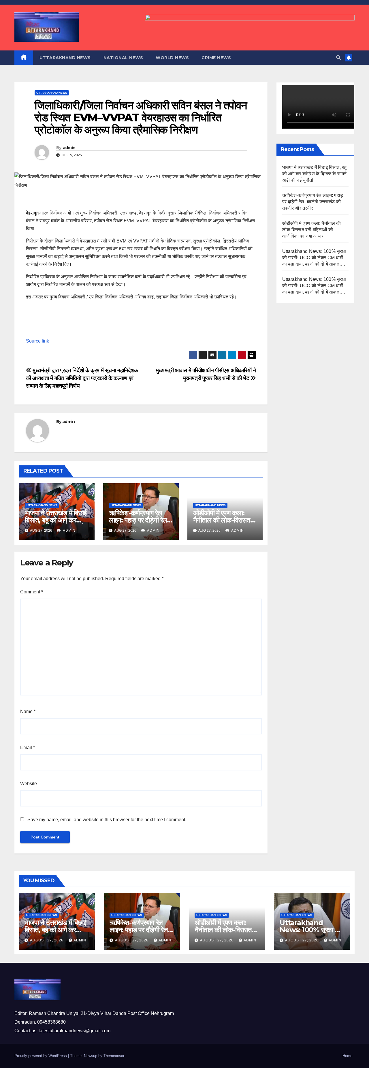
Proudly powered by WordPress (41, 1056)
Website (28, 783)
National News (123, 57)
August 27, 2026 (47, 940)
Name (27, 711)
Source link (37, 341)
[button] (338, 57)
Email (27, 747)
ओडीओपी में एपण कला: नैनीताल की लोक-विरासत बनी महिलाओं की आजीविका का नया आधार (311, 229)
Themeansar (113, 1056)
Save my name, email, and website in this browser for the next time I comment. (106, 819)
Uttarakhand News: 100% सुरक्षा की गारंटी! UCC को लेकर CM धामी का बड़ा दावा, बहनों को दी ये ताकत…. (314, 257)
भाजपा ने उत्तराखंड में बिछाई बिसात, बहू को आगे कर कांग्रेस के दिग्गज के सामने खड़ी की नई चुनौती (314, 174)
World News (172, 57)
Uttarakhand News (65, 57)
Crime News (216, 57)
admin (69, 147)
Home (347, 1056)
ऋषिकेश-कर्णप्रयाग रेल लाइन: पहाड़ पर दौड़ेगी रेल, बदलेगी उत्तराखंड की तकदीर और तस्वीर (312, 201)
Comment (31, 591)
